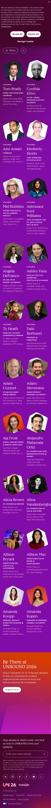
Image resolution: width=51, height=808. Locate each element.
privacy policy (35, 767)
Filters (12, 50)
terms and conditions (17, 769)
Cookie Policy (6, 26)
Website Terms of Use (34, 795)
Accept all (17, 34)
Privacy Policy (20, 795)
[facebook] (26, 776)
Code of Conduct (23, 799)
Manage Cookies (25, 41)
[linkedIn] (5, 776)
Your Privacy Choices (14, 803)
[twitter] (40, 776)
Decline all (33, 34)
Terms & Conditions (9, 799)
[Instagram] (12, 776)
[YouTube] (33, 776)
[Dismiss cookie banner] (49, 1)
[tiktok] (19, 776)
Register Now (11, 689)
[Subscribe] (44, 754)
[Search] (23, 50)
